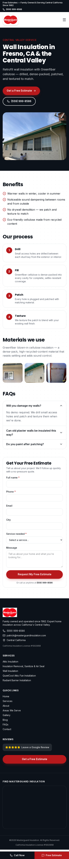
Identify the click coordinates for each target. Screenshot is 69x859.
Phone (11, 491)
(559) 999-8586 (14, 9)
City (8, 519)
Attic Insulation (10, 661)
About (6, 705)
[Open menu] (64, 19)
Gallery (6, 715)
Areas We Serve (12, 710)
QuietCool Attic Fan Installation (19, 675)
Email (9, 505)
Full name (13, 477)
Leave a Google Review (35, 747)
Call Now (19, 855)
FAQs (5, 724)
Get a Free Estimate (19, 90)
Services (7, 701)
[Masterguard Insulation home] (11, 19)
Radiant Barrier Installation (17, 680)
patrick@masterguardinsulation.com (26, 635)
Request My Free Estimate (34, 574)
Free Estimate (54, 855)
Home (6, 696)
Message (11, 547)
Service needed (16, 533)
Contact (7, 729)
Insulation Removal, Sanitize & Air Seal (23, 666)
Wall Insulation (10, 670)
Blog (5, 719)
